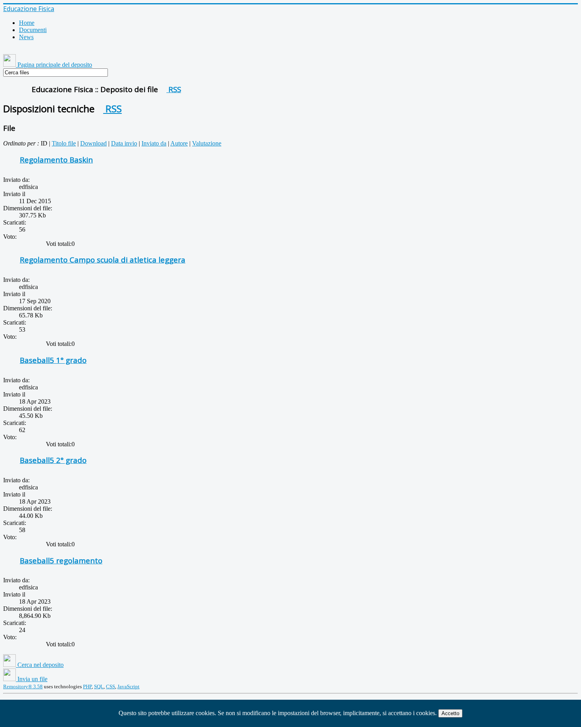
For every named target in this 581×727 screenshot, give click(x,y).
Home (26, 22)
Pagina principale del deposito (54, 64)
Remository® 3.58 (23, 686)
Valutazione (206, 143)
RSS (173, 89)
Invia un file (31, 679)
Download (93, 143)
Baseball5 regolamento (61, 560)
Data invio (124, 143)
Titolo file (64, 143)
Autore (179, 143)
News (26, 37)
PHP (87, 686)
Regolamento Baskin (56, 159)
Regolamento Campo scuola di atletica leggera (102, 259)
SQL (99, 686)
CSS (110, 686)
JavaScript (128, 686)
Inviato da (153, 143)
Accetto (450, 713)
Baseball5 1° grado (53, 360)
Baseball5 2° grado (53, 460)
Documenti (33, 29)
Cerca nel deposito (40, 664)
